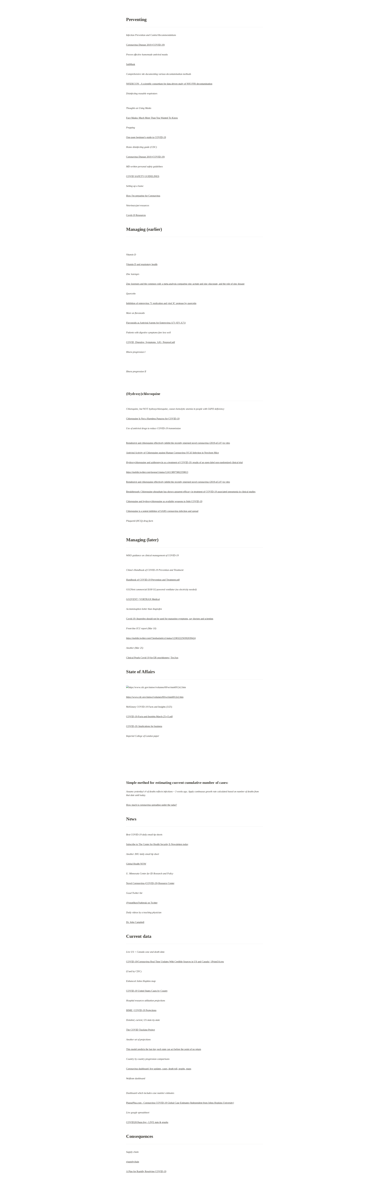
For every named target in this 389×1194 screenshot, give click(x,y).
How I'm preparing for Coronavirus (143, 195)
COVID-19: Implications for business (144, 726)
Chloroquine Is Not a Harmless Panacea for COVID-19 (152, 418)
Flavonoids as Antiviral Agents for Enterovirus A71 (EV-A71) (156, 322)
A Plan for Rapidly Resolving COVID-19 (146, 1171)
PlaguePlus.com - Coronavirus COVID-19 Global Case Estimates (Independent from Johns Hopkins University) (180, 1102)
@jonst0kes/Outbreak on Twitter (141, 902)
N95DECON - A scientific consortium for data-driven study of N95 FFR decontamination (169, 83)
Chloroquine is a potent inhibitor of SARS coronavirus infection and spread (162, 511)
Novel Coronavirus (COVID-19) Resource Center (150, 883)
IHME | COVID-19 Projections (141, 1010)
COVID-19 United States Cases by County (147, 991)
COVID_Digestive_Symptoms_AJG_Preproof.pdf (150, 342)
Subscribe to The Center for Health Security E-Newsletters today (157, 844)
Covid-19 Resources (136, 215)
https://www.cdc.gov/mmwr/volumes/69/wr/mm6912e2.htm (154, 697)
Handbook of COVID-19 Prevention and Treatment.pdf (153, 579)
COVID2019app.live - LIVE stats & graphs (147, 1122)
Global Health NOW (136, 863)
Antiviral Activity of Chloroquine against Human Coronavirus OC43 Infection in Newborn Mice (172, 452)
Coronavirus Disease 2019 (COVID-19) (145, 45)
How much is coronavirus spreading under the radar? (151, 805)
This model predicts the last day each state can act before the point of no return (163, 1049)
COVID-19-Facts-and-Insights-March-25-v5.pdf (149, 716)
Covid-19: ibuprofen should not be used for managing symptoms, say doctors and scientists (169, 618)
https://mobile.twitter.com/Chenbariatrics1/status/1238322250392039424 (161, 638)
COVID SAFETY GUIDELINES (142, 176)
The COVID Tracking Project (140, 1029)
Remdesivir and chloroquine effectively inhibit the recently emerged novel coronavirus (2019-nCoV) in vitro (178, 443)
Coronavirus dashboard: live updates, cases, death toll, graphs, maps (158, 1068)
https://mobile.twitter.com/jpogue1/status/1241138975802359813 (157, 472)
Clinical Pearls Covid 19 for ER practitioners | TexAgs (152, 657)
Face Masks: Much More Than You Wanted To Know (152, 118)
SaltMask (130, 64)
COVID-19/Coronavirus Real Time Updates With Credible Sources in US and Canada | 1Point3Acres (175, 961)
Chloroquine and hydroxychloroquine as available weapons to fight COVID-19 (164, 501)
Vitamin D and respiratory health (141, 264)
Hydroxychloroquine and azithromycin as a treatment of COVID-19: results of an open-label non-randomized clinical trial (184, 462)
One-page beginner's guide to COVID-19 (146, 137)
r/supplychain (132, 1161)
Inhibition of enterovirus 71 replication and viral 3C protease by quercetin (161, 303)
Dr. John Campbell (135, 922)
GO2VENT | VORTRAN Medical (143, 599)
